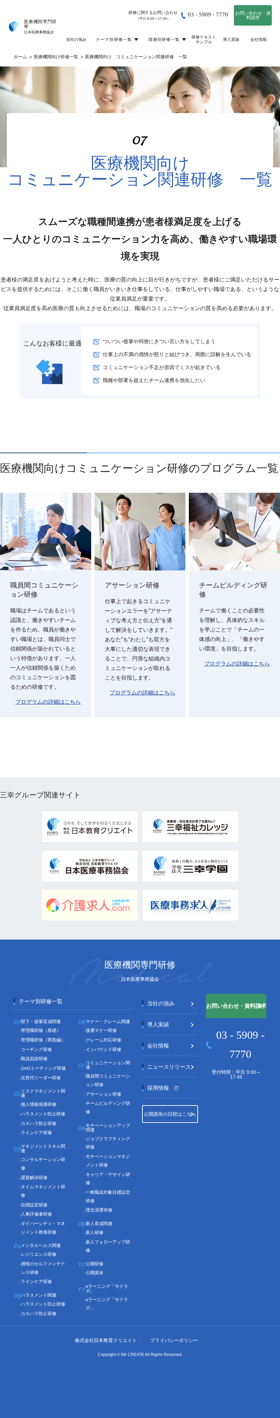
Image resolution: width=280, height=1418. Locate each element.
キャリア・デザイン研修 (108, 1179)
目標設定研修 (34, 1204)
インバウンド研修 (103, 1049)
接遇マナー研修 (101, 1030)
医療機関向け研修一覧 (56, 56)
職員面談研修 (34, 1058)
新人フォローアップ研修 (108, 1246)
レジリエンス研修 (38, 1254)
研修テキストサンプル (204, 39)
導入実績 (231, 39)
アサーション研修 (103, 1094)
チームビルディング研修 (108, 1107)
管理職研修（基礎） (41, 1030)
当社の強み (76, 39)
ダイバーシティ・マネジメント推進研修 (43, 1228)
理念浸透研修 (99, 1210)
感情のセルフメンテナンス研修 (43, 1268)
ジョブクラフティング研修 (108, 1143)
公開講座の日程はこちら (170, 1114)
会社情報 (258, 39)
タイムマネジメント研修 (43, 1191)
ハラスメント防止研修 (43, 1113)
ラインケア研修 (36, 1132)
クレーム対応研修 (103, 1039)
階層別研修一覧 (164, 39)
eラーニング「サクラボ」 (107, 1304)
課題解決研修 (34, 1177)
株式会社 (106, 1340)
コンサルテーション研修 (43, 1164)
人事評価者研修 (36, 1214)
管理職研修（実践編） (43, 1039)
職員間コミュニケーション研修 (108, 1080)
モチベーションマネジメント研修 (108, 1161)
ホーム (20, 56)
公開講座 (94, 1272)
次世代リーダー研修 (41, 1077)
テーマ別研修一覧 (114, 39)
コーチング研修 (36, 1049)
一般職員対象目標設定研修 (108, 1196)
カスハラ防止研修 (38, 1123)
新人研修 (94, 1232)
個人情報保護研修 (38, 1104)
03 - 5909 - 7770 (208, 14)
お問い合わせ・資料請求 (253, 15)
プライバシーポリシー (174, 1340)
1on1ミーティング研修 (43, 1068)
